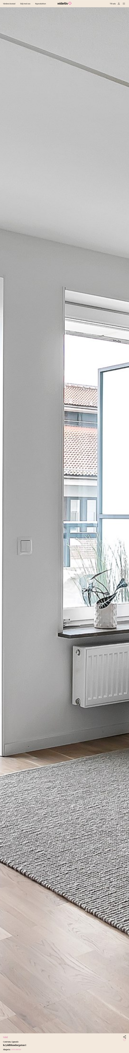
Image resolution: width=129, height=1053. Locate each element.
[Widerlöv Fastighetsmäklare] (64, 4)
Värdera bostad (9, 4)
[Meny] (124, 3)
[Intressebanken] (119, 4)
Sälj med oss (25, 4)
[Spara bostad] (124, 1039)
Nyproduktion (40, 4)
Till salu (113, 4)
